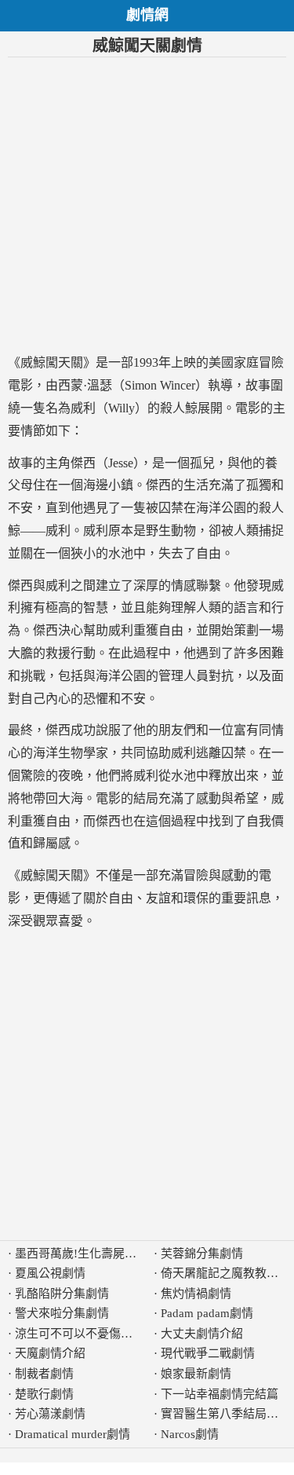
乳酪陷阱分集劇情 (62, 1293)
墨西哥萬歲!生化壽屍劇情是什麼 (99, 1253)
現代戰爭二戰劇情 (208, 1353)
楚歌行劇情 (44, 1394)
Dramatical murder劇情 (72, 1434)
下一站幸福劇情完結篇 (219, 1394)
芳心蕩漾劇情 (50, 1413)
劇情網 (147, 15)
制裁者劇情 (44, 1373)
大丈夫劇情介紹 (202, 1333)
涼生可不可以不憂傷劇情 (79, 1333)
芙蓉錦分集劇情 (202, 1253)
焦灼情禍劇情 (196, 1293)
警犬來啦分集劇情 (62, 1313)
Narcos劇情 (190, 1434)
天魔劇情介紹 (50, 1353)
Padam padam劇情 (207, 1313)
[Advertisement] (147, 204)
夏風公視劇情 (50, 1273)
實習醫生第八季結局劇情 (225, 1413)
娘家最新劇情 (196, 1373)
